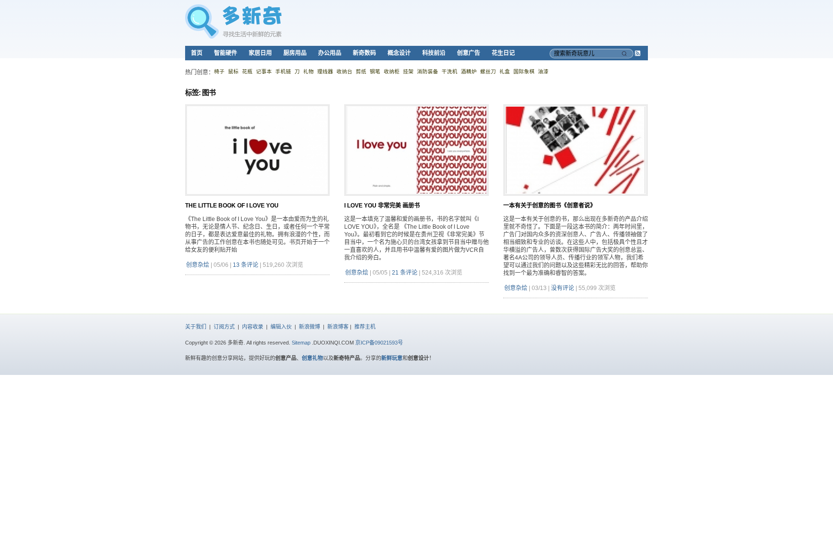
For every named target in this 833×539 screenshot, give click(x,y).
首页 (196, 53)
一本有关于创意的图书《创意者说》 (549, 205)
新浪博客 (338, 327)
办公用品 (329, 53)
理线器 (325, 71)
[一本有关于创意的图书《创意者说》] (575, 199)
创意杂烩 (197, 265)
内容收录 (252, 327)
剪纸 (361, 71)
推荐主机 (365, 327)
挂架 (408, 71)
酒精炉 (469, 71)
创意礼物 (312, 358)
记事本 (264, 71)
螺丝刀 (488, 71)
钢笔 (375, 71)
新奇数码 (364, 53)
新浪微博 (309, 327)
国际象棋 (524, 71)
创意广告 (468, 53)
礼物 (308, 71)
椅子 (219, 71)
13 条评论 (245, 265)
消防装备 (427, 71)
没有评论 (562, 288)
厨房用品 (295, 53)
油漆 (543, 71)
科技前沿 (433, 53)
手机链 (283, 71)
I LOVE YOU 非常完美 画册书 (382, 205)
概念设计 (399, 53)
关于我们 (195, 327)
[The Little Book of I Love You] (257, 199)
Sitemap (301, 343)
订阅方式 (224, 327)
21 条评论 (404, 272)
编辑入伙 (281, 327)
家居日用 (260, 53)
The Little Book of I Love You (232, 205)
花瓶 (247, 71)
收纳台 (344, 71)
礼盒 (504, 71)
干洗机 (449, 71)
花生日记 (503, 53)
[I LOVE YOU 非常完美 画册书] (416, 199)
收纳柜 (392, 71)
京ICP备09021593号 (379, 343)
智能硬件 (225, 53)
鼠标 (233, 71)
